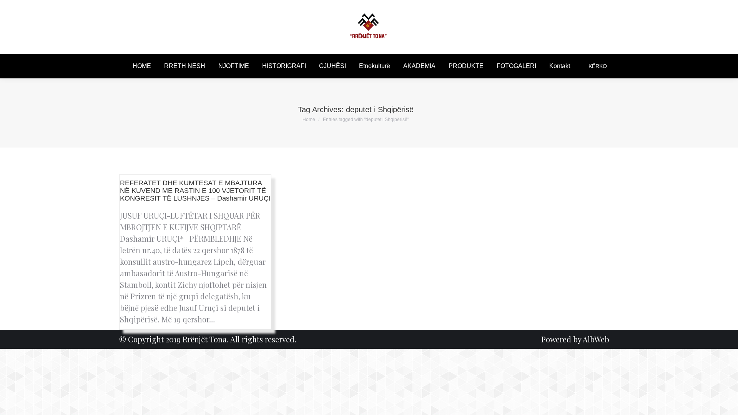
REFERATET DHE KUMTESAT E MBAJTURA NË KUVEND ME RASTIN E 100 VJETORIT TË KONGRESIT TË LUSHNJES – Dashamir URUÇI (195, 190)
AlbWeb (596, 339)
